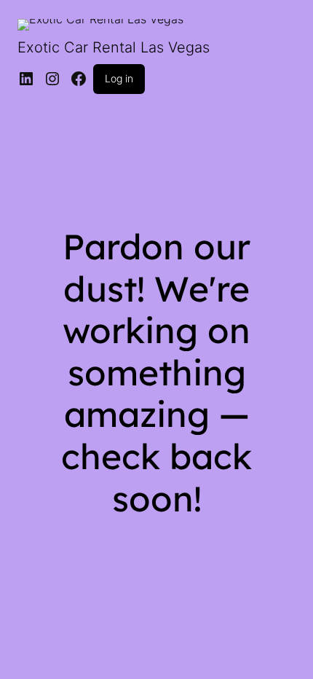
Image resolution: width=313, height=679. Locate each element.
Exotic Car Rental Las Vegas (113, 47)
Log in (119, 78)
